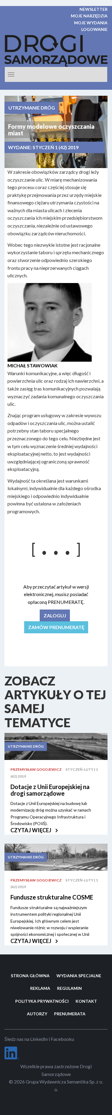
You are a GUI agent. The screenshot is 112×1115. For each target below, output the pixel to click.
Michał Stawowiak (32, 365)
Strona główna (30, 975)
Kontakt (86, 1001)
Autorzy (37, 1013)
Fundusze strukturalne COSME (51, 897)
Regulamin (69, 988)
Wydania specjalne (78, 975)
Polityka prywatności (42, 1001)
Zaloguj (55, 615)
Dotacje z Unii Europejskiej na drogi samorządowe (50, 790)
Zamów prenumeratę (56, 627)
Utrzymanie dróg (31, 107)
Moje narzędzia (89, 15)
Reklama (40, 988)
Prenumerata (69, 1013)
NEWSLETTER (93, 9)
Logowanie (94, 29)
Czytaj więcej (31, 830)
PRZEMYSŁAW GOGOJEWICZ (36, 769)
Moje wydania (91, 22)
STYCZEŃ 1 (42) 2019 (56, 147)
